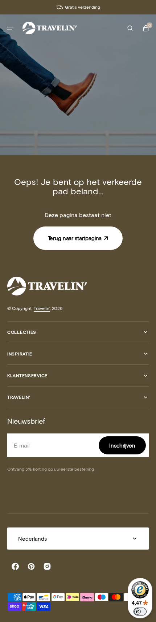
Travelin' (42, 308)
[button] (10, 28)
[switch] (140, 611)
